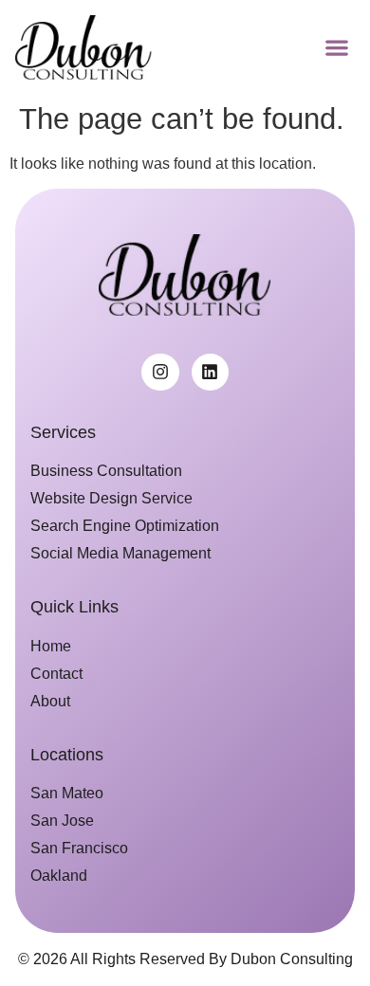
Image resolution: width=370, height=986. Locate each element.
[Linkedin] (211, 373)
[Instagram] (160, 373)
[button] (336, 46)
